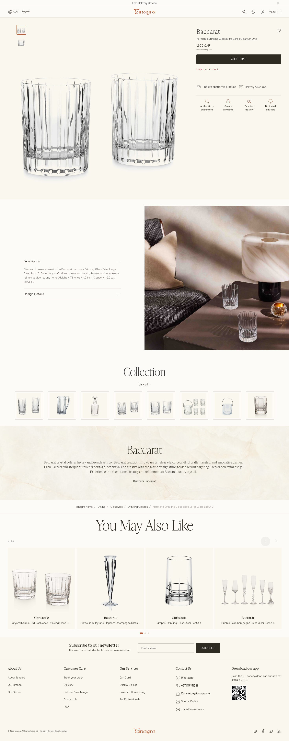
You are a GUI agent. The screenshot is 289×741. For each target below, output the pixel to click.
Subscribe (208, 648)
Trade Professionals (192, 709)
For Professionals (130, 699)
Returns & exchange (76, 692)
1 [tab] (141, 633)
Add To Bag (238, 59)
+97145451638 (190, 686)
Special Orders (189, 701)
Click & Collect (128, 685)
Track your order (73, 677)
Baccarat (208, 32)
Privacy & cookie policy (57, 731)
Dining (101, 507)
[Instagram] (255, 731)
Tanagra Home (84, 507)
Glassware (116, 507)
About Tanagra (16, 677)
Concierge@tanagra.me (195, 693)
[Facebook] (263, 731)
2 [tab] (145, 633)
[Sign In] (262, 11)
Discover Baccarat (144, 481)
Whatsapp (187, 678)
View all (143, 384)
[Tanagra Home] (144, 12)
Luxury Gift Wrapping (132, 692)
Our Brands (15, 685)
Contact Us (70, 699)
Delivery (68, 685)
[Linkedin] (278, 731)
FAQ (66, 707)
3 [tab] (148, 633)
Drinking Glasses (138, 507)
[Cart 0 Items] (253, 11)
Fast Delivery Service (144, 3)
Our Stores (14, 692)
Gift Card (125, 677)
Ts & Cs (43, 731)
